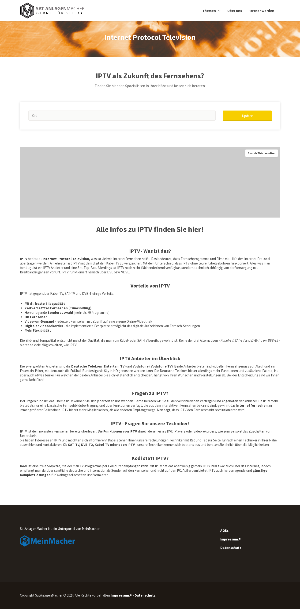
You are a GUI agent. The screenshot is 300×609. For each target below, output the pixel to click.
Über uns (234, 10)
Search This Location (261, 153)
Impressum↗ (230, 539)
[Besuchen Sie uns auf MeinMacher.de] (47, 540)
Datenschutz (230, 547)
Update (247, 116)
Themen (209, 10)
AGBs (224, 530)
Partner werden (261, 10)
